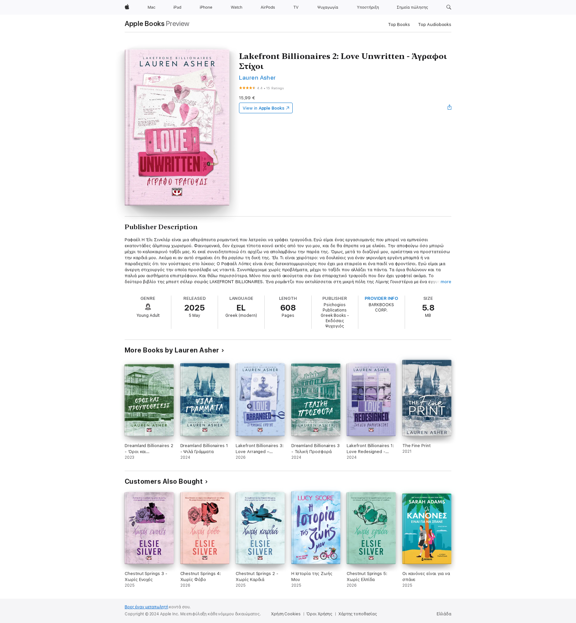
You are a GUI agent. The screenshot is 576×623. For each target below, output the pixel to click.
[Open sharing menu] (449, 108)
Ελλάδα (444, 614)
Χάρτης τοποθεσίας (357, 614)
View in (263, 108)
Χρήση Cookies (285, 614)
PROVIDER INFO (381, 298)
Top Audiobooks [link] (434, 24)
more (446, 281)
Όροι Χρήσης (319, 614)
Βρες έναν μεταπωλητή (146, 607)
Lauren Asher (257, 77)
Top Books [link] (399, 24)
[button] (449, 7)
